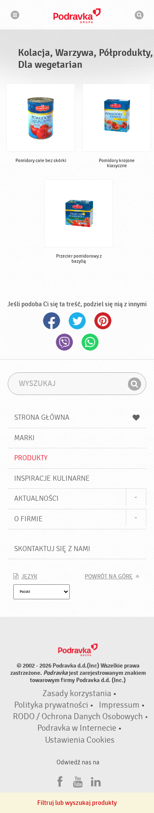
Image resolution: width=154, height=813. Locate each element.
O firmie (28, 519)
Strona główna (41, 417)
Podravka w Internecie (76, 728)
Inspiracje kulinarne (52, 478)
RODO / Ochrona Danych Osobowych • (80, 716)
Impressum (119, 705)
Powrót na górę (109, 576)
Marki (24, 438)
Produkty (30, 458)
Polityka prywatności (51, 705)
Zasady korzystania (76, 693)
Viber (64, 342)
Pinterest (102, 320)
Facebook (51, 320)
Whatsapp (89, 342)
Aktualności (36, 498)
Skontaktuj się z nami (52, 549)
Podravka (77, 15)
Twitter (77, 320)
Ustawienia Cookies (80, 740)
